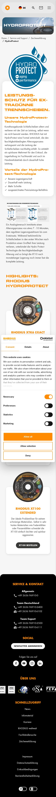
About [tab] (46, 347)
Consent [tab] (10, 347)
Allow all (28, 436)
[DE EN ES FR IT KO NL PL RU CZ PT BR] (23, 7)
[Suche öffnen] (33, 7)
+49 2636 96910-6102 (29, 611)
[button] (49, 7)
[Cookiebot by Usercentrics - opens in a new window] (40, 339)
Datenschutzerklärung (27, 762)
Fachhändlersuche (27, 734)
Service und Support (18, 38)
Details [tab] (28, 347)
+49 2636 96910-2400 (30, 606)
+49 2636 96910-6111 (29, 627)
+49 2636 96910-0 (28, 595)
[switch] (49, 405)
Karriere (27, 721)
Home (4, 38)
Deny (28, 455)
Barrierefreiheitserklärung (27, 775)
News (27, 708)
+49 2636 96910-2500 (30, 623)
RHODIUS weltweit (27, 728)
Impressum (27, 756)
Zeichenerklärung (38, 38)
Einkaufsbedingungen (27, 769)
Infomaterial (27, 715)
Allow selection (28, 446)
